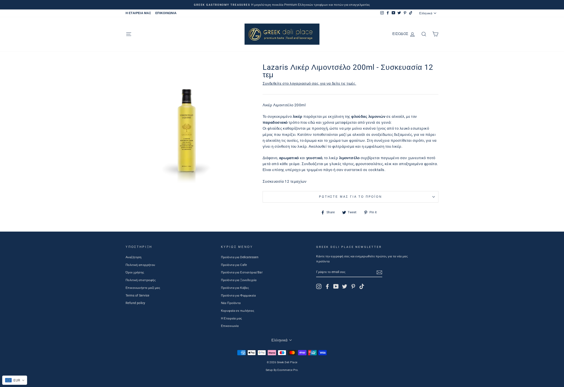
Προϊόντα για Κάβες (235, 288)
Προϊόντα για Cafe (234, 265)
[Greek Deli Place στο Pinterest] (353, 286)
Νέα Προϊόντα (231, 303)
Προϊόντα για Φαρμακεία (238, 295)
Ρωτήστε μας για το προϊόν (350, 196)
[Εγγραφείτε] (379, 272)
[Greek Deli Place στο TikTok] (361, 286)
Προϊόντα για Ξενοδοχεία (239, 280)
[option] (282, 4)
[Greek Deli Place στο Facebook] (327, 286)
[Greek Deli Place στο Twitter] (344, 286)
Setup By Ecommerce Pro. (282, 370)
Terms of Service (137, 295)
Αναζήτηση (134, 257)
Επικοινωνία (230, 326)
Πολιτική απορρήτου (140, 265)
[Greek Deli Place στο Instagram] (318, 286)
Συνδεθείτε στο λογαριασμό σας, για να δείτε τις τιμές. (309, 83)
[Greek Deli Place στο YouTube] (336, 286)
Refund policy (135, 303)
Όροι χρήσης (135, 272)
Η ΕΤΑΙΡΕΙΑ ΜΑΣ (138, 13)
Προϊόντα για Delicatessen (240, 257)
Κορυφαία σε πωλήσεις (237, 311)
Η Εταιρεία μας (231, 318)
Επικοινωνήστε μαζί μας (143, 288)
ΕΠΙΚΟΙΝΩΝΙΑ (166, 13)
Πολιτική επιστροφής (141, 280)
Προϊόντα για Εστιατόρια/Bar (242, 272)
